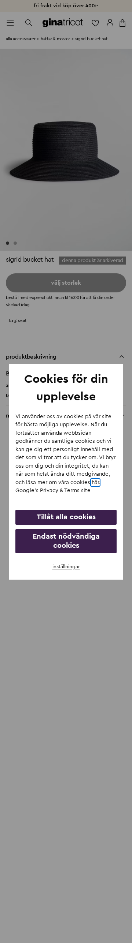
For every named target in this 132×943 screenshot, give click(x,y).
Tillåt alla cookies (66, 517)
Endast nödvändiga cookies (66, 541)
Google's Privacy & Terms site (53, 490)
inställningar (66, 566)
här (95, 482)
